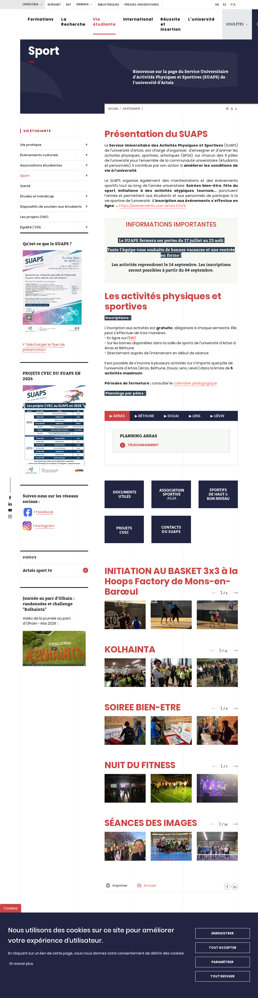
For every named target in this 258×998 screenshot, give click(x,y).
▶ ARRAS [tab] (117, 415)
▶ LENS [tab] (194, 415)
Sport (25, 175)
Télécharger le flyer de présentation (44, 347)
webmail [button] (82, 4)
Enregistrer (222, 933)
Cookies (11, 908)
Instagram (44, 525)
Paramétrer (222, 962)
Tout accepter (222, 947)
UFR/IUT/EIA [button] (31, 4)
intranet (54, 5)
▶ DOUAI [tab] (171, 415)
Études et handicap (37, 196)
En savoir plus (21, 963)
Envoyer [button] (150, 886)
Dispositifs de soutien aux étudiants (51, 206)
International (138, 19)
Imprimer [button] (120, 885)
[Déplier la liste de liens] (86, 144)
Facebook (44, 511)
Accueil (113, 109)
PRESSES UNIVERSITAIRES (141, 5)
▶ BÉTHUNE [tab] (144, 415)
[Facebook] (227, 886)
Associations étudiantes (41, 165)
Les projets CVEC (34, 216)
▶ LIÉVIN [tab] (217, 415)
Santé (25, 186)
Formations (41, 19)
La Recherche (73, 22)
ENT (68, 5)
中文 (233, 5)
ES (224, 5)
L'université (201, 19)
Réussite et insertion (170, 24)
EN (217, 5)
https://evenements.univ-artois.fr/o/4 (152, 205)
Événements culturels (39, 155)
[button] (213, 592)
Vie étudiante (104, 22)
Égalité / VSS (30, 227)
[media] (124, 494)
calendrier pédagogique (195, 383)
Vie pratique (30, 144)
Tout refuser (222, 976)
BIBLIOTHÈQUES (108, 5)
